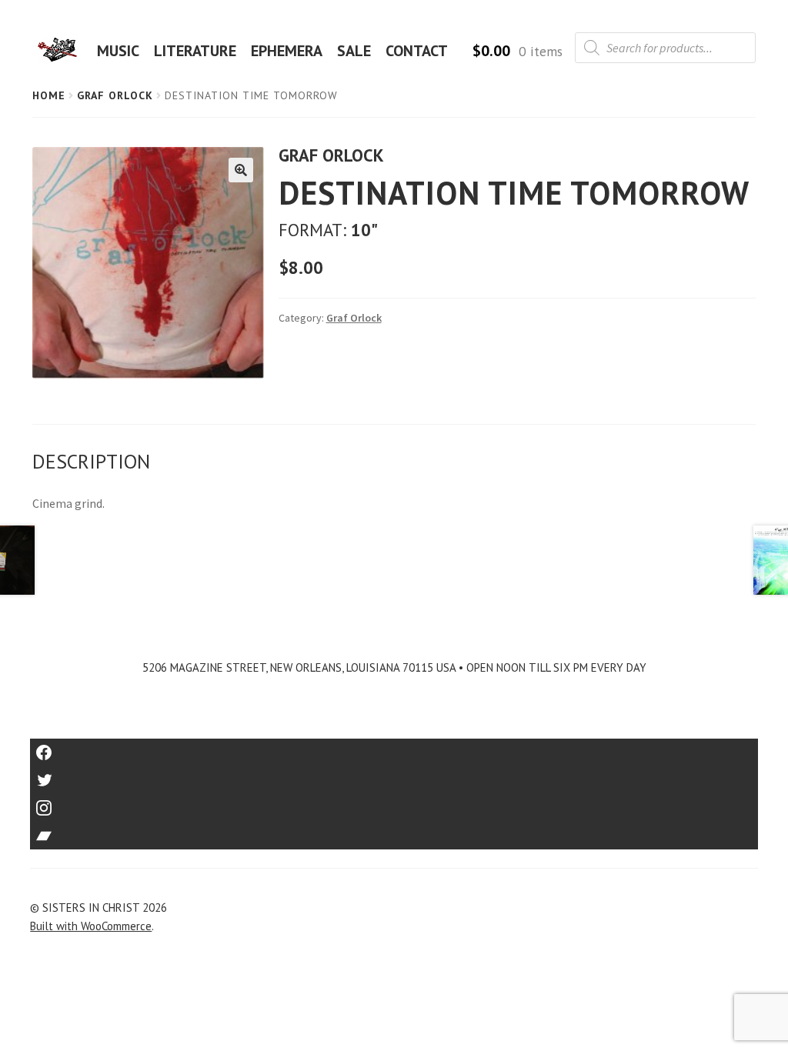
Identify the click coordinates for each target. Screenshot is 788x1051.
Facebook (394, 747)
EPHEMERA (286, 51)
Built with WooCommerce (91, 926)
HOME (62, 51)
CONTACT (417, 51)
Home (48, 95)
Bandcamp (394, 830)
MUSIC (118, 51)
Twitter (394, 775)
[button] (241, 170)
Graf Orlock (115, 95)
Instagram (394, 803)
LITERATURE (195, 51)
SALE (354, 51)
